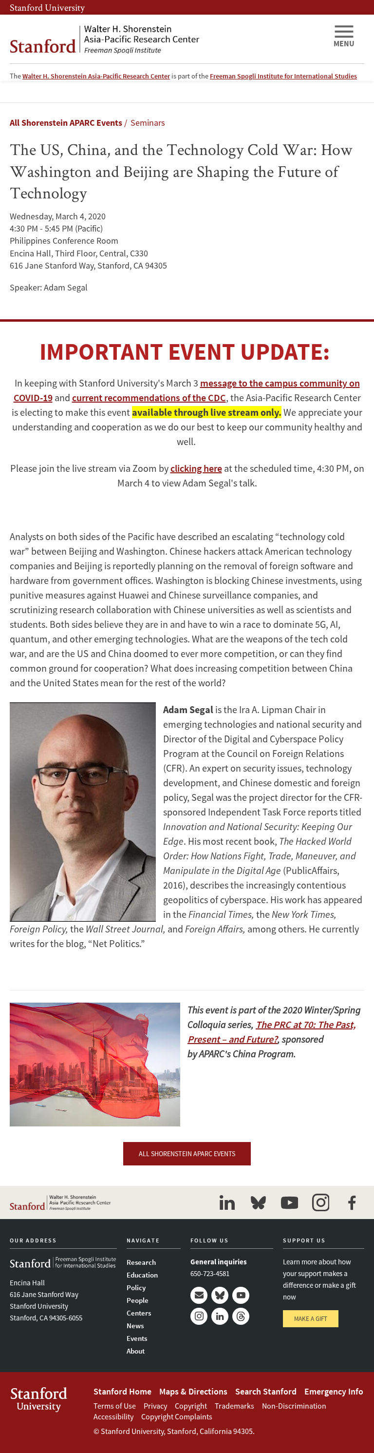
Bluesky (219, 1295)
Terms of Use (115, 1406)
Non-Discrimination (294, 1406)
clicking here (196, 468)
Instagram (198, 1316)
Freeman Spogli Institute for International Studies (283, 76)
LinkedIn (219, 1316)
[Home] (167, 39)
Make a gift (310, 1319)
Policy (136, 1287)
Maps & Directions (193, 1391)
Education (142, 1274)
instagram (320, 1202)
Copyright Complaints (176, 1416)
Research (141, 1262)
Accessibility (113, 1416)
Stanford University (47, 7)
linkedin (227, 1202)
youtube (289, 1202)
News (135, 1325)
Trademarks (234, 1406)
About (136, 1351)
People (138, 1300)
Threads (240, 1316)
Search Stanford (266, 1391)
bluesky (258, 1202)
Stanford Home (122, 1391)
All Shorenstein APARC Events (66, 122)
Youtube (240, 1295)
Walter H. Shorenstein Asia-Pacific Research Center (96, 76)
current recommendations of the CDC (149, 397)
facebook (351, 1202)
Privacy (155, 1406)
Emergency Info (333, 1391)
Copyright (191, 1406)
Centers (139, 1312)
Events (137, 1338)
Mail (198, 1295)
